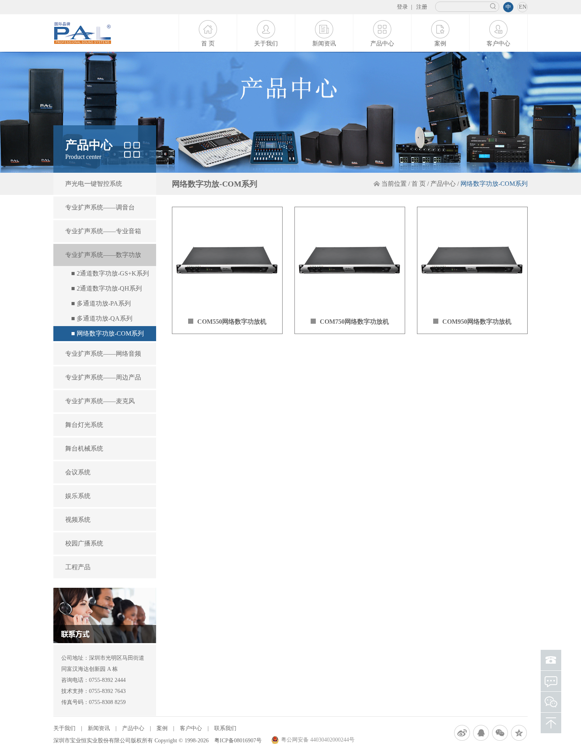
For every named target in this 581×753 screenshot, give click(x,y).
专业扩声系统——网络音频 (103, 353)
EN (522, 7)
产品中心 (382, 43)
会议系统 (78, 472)
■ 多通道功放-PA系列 (101, 303)
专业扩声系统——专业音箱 (103, 231)
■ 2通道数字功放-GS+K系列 (110, 273)
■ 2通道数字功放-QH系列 (106, 288)
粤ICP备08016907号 (238, 741)
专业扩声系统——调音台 (100, 207)
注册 (421, 7)
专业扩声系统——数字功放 (103, 254)
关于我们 (266, 43)
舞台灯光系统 (84, 424)
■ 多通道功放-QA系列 (101, 318)
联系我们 (225, 728)
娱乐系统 (78, 496)
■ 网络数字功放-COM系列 (107, 333)
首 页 (208, 43)
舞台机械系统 (84, 448)
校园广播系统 (84, 543)
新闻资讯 (324, 43)
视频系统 (78, 519)
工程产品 (78, 567)
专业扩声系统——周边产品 (103, 377)
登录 (402, 7)
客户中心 (498, 43)
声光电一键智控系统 (93, 183)
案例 (440, 43)
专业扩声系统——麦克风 (100, 401)
